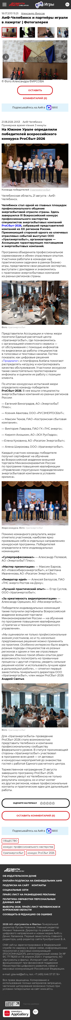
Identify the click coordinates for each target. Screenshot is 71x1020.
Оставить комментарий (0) (35, 92)
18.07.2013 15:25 (10, 13)
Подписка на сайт (16, 885)
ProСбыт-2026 (11, 225)
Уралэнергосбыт (40, 189)
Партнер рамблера (31, 1004)
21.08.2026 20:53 (11, 121)
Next (64, 57)
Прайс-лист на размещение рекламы (29, 894)
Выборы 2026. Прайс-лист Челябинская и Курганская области (31, 908)
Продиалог (10, 360)
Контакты (39, 885)
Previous (5, 57)
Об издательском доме (19, 875)
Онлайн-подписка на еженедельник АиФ (32, 880)
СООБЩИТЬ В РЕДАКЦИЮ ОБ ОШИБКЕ (27, 914)
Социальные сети (15, 889)
